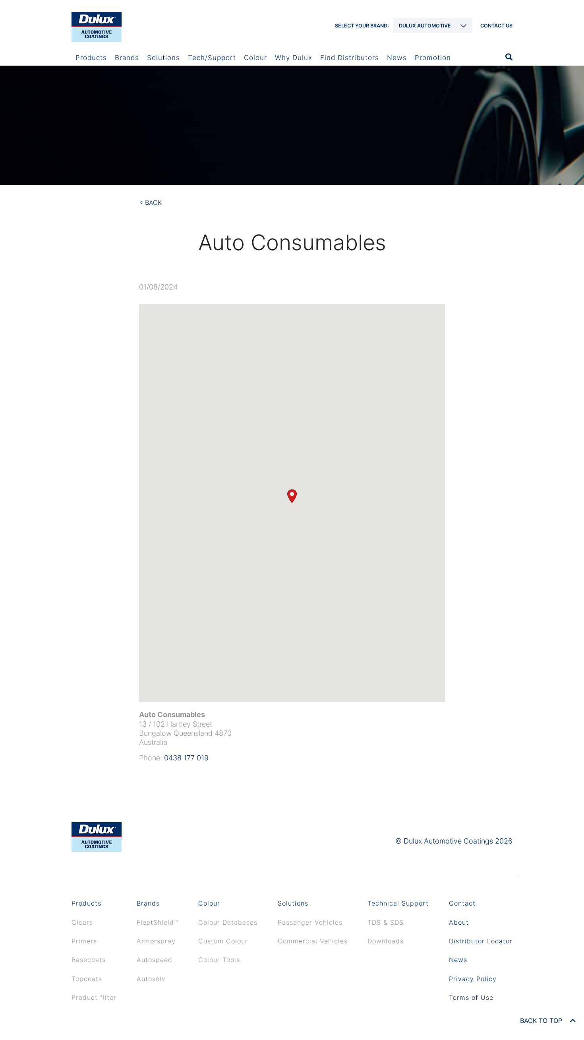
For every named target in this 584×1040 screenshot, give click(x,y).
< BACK (150, 202)
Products (91, 58)
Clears (82, 922)
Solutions (163, 58)
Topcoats (87, 979)
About (459, 922)
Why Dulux (293, 58)
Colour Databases (227, 922)
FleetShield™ (157, 922)
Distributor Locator (480, 941)
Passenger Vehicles (310, 922)
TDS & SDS (385, 922)
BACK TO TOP (542, 1020)
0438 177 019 (186, 758)
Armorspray (156, 941)
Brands (127, 58)
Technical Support (398, 903)
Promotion (433, 58)
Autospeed (154, 960)
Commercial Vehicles (313, 941)
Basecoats (89, 960)
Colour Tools (219, 960)
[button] (292, 496)
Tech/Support (212, 58)
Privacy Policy (473, 979)
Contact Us (496, 26)
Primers (84, 941)
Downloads (385, 941)
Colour (255, 58)
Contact (462, 903)
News (397, 58)
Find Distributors (349, 58)
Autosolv (151, 979)
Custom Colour (223, 941)
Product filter (94, 997)
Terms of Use (471, 997)
